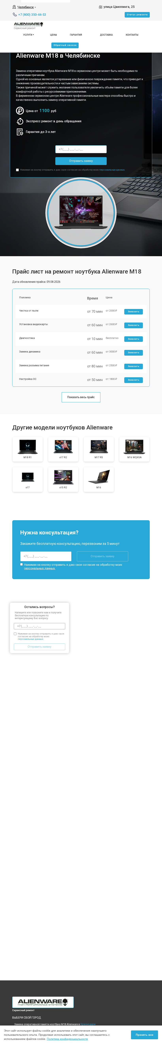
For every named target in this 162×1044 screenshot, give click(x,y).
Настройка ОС (27, 378)
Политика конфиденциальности (67, 1038)
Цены (53, 34)
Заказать (133, 311)
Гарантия (76, 34)
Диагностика (27, 338)
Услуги (27, 34)
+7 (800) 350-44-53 (32, 15)
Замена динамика (29, 351)
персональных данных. (112, 170)
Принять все (144, 1034)
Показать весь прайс (81, 397)
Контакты (132, 34)
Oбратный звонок (65, 45)
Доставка (106, 34)
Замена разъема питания (34, 365)
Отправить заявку (81, 160)
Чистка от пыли (28, 310)
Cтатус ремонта (137, 14)
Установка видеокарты (33, 324)
